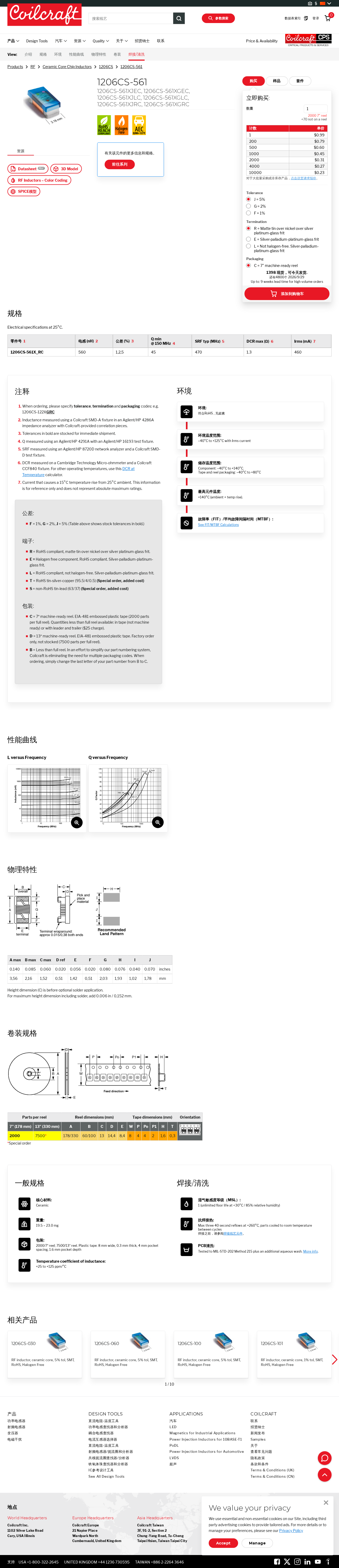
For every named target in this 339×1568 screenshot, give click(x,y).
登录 (316, 18)
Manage (257, 1543)
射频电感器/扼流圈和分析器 (110, 1452)
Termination (256, 222)
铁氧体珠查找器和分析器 (108, 1464)
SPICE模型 (27, 191)
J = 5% (259, 199)
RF (32, 66)
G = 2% (260, 206)
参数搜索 (222, 18)
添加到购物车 (292, 293)
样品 (277, 80)
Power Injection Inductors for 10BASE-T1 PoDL (206, 1442)
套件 (300, 80)
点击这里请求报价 (303, 178)
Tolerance (254, 193)
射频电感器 (16, 1427)
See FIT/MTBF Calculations (218, 525)
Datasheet (27, 169)
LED (173, 1427)
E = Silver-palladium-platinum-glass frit (286, 239)
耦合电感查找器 (101, 1433)
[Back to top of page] (325, 1475)
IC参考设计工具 (101, 1470)
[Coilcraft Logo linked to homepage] (44, 15)
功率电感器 (16, 1421)
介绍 (28, 54)
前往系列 (119, 164)
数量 (249, 108)
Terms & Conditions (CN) (273, 1476)
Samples (258, 1439)
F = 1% (259, 213)
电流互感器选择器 (102, 1439)
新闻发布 (258, 1433)
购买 (253, 80)
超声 (173, 1464)
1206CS (106, 66)
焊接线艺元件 (233, 1233)
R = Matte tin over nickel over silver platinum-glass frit (283, 230)
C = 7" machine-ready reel (276, 265)
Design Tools (37, 41)
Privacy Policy (291, 1530)
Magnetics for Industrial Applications (202, 1433)
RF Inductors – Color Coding (43, 180)
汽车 (173, 1421)
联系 (160, 40)
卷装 (117, 54)
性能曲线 (76, 54)
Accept (223, 1543)
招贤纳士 (142, 40)
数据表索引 (293, 18)
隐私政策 (258, 1458)
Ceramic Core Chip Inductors (67, 66)
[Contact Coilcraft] (325, 1458)
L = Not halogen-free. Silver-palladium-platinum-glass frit (286, 248)
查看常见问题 (261, 1452)
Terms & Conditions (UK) (273, 1470)
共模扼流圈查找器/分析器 (109, 1458)
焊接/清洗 (136, 54)
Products (15, 66)
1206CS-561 (131, 66)
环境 (58, 54)
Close (326, 1503)
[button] (334, 1360)
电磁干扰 (14, 1439)
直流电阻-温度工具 (103, 1421)
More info (310, 1251)
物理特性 (98, 54)
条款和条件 (260, 1464)
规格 (43, 54)
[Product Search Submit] (179, 18)
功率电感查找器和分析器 (108, 1427)
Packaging (255, 259)
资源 (20, 151)
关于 (254, 1446)
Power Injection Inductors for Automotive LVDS (207, 1455)
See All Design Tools (106, 1476)
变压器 (12, 1433)
